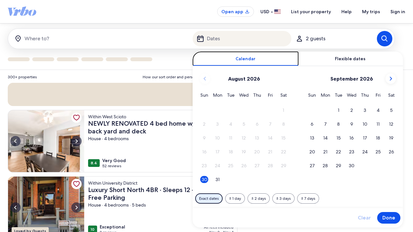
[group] (122, 151)
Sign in (397, 12)
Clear (364, 218)
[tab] (245, 58)
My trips (371, 12)
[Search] (384, 38)
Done (388, 218)
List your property (311, 12)
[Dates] (242, 38)
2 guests (316, 38)
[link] (76, 117)
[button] (283, 110)
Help (346, 12)
